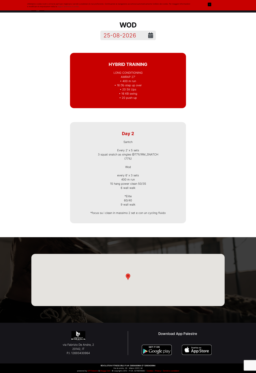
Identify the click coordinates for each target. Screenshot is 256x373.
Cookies (150, 371)
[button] (128, 277)
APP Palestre (92, 371)
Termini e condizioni (171, 371)
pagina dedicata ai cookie (68, 6)
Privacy (158, 371)
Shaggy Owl (105, 371)
